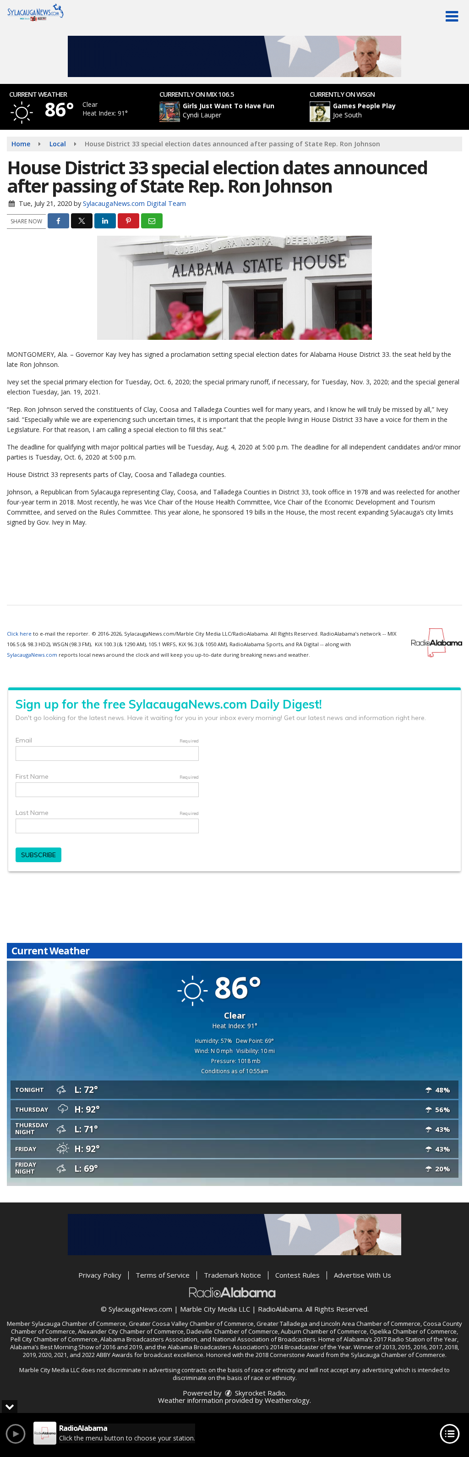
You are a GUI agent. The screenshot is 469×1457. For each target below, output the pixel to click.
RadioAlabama (280, 1308)
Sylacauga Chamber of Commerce (79, 1323)
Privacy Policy (99, 1275)
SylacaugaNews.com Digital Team (134, 203)
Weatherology (287, 1400)
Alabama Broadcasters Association (148, 1339)
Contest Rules (297, 1275)
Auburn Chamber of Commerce (324, 1331)
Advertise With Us (362, 1275)
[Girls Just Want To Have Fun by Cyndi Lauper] (169, 111)
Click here (19, 633)
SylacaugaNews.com (32, 654)
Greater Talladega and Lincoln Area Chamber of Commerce (338, 1323)
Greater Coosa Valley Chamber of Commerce (191, 1323)
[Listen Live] (239, 111)
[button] (452, 16)
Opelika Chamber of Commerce (413, 1331)
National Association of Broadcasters (264, 1339)
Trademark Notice (232, 1275)
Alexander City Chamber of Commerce (131, 1331)
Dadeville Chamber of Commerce (232, 1331)
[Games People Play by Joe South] (320, 111)
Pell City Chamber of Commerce (54, 1339)
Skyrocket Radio (259, 1392)
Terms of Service (163, 1275)
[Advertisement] (234, 56)
